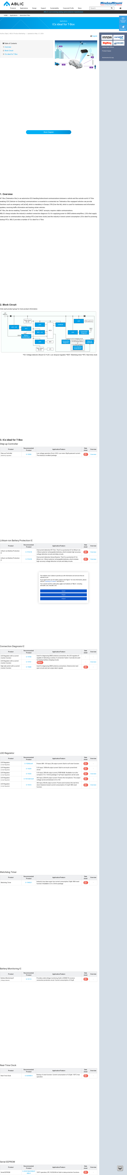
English (94, 36)
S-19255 (28, 774)
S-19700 (28, 657)
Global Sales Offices (108, 47)
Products (13, 8)
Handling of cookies (50, 581)
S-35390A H (28, 1075)
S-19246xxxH (29, 763)
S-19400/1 (28, 882)
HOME (6, 15)
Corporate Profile (68, 8)
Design (34, 8)
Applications (24, 8)
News (80, 8)
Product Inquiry (106, 51)
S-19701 (28, 662)
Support (43, 8)
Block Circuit (9, 51)
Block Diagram (49, 132)
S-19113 (28, 979)
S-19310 (28, 785)
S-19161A (28, 552)
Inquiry (40, 662)
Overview (8, 47)
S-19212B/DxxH (29, 779)
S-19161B (29, 559)
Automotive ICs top (108, 57)
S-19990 (28, 454)
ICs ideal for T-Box (11, 54)
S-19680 (28, 667)
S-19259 (28, 768)
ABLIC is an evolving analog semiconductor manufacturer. (63, 12)
